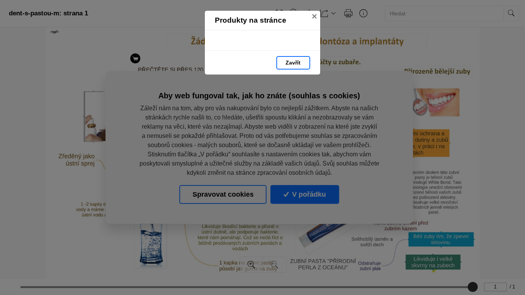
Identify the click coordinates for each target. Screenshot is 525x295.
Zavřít (293, 63)
